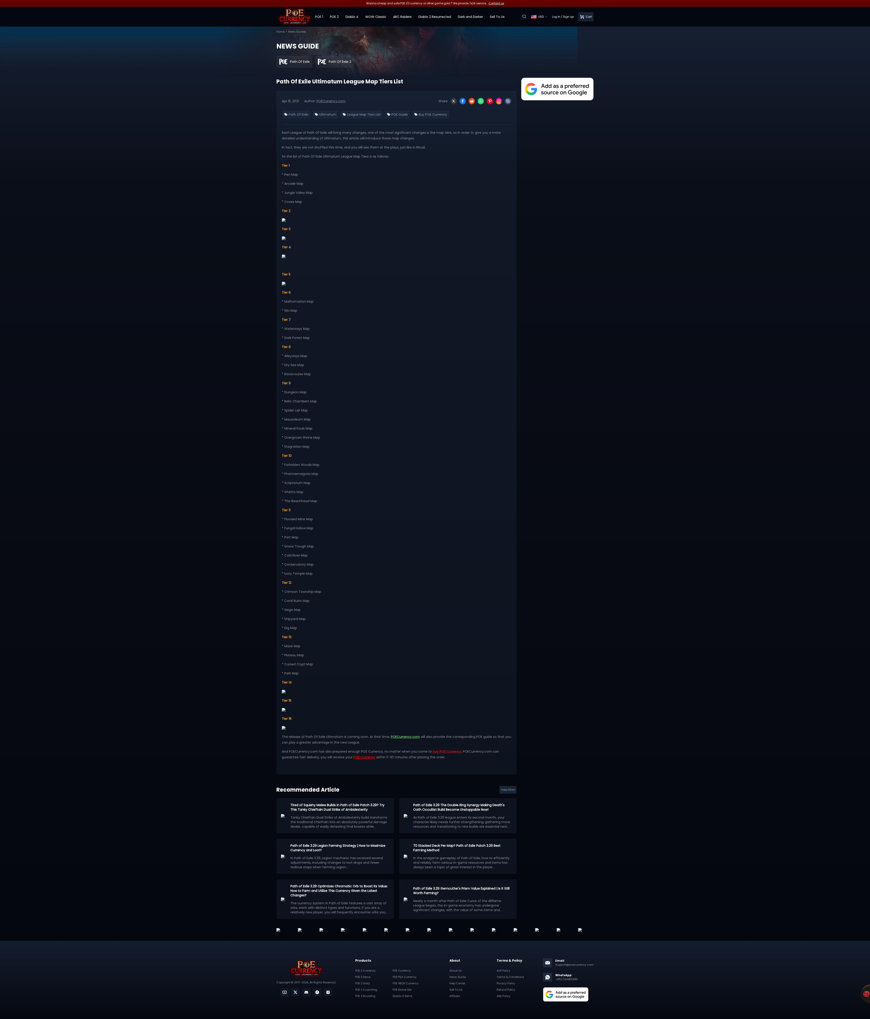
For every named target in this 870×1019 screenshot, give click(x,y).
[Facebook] (462, 101)
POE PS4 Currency (404, 977)
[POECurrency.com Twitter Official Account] (295, 992)
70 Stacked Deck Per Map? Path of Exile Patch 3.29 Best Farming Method (456, 847)
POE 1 (319, 17)
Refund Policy (506, 990)
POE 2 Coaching (366, 990)
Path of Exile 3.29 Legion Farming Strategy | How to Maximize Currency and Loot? (337, 847)
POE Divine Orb (402, 990)
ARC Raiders (402, 17)
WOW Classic (375, 17)
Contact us (496, 3)
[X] (453, 101)
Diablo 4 (352, 17)
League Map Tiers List (363, 114)
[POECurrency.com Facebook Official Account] (317, 992)
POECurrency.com (331, 101)
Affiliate (455, 996)
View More (508, 790)
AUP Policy (503, 971)
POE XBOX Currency (405, 983)
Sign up (568, 17)
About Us (456, 971)
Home (280, 32)
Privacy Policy (506, 983)
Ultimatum (327, 114)
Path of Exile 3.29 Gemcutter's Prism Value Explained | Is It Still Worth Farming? (461, 890)
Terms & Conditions (510, 977)
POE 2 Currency (365, 971)
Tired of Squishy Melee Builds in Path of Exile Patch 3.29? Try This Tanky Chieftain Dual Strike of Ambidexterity (337, 807)
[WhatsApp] (481, 101)
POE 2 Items (363, 977)
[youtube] (284, 992)
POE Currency (402, 971)
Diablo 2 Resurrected (434, 17)
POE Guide (399, 114)
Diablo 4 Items (402, 996)
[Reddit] (472, 101)
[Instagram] (499, 101)
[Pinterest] (490, 101)
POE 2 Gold (362, 983)
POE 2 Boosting (365, 996)
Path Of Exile (298, 114)
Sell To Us (497, 17)
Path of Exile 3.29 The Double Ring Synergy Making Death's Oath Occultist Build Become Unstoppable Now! (459, 807)
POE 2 (334, 17)
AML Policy (503, 996)
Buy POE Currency (432, 114)
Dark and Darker (470, 17)
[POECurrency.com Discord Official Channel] (306, 992)
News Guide (458, 977)
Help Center (457, 983)
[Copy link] (508, 101)
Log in (556, 17)
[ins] (328, 992)
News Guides (297, 32)
